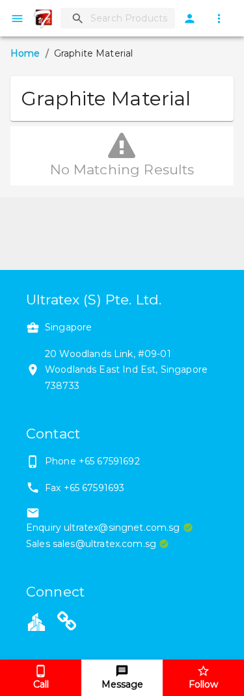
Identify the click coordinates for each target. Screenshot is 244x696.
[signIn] (189, 18)
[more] (219, 18)
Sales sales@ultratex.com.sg (91, 544)
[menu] (17, 18)
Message (122, 684)
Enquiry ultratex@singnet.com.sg (103, 527)
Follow (203, 684)
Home (25, 53)
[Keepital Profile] (36, 621)
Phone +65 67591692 (92, 461)
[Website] (67, 623)
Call (41, 684)
